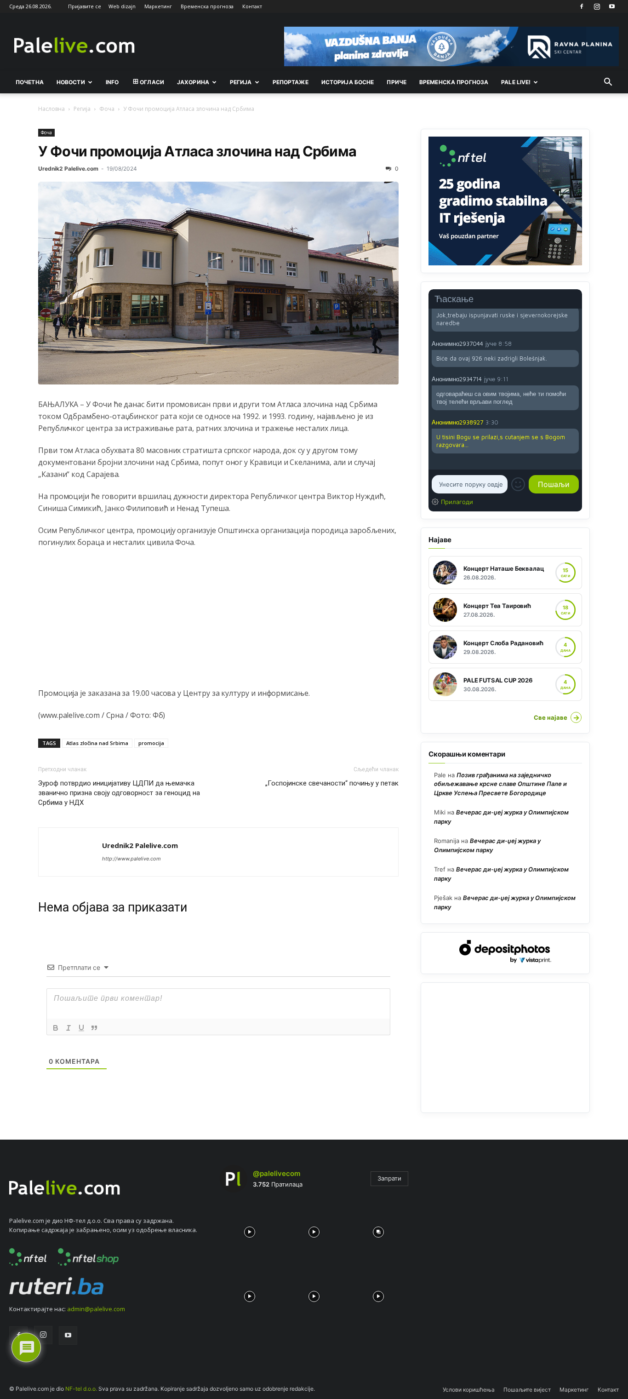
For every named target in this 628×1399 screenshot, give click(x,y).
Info (112, 82)
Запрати (389, 1178)
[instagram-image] (250, 1230)
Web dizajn (122, 6)
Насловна (51, 109)
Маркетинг (158, 6)
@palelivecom (276, 1173)
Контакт (252, 6)
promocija (151, 743)
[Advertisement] (218, 622)
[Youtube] (612, 6)
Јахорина (193, 82)
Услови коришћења (469, 1389)
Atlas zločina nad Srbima (97, 743)
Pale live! (516, 82)
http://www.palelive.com (131, 858)
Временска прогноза (207, 6)
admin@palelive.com (96, 1309)
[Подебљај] (55, 1027)
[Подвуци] (81, 1027)
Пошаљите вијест (527, 1389)
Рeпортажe (290, 82)
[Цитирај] (94, 1027)
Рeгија (241, 82)
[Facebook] (581, 6)
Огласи (152, 82)
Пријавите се (84, 6)
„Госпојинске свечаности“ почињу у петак (332, 783)
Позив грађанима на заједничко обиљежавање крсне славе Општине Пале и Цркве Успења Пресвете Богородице (500, 784)
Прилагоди (457, 501)
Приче (396, 82)
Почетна (30, 82)
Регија (82, 109)
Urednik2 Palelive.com (68, 168)
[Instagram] (597, 6)
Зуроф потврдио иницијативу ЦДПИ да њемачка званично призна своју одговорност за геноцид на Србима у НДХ (119, 793)
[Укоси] (68, 1027)
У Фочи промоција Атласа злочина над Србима (197, 151)
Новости (71, 82)
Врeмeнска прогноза (453, 82)
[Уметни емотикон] (518, 484)
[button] (608, 83)
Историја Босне (347, 82)
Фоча (106, 109)
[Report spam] (574, 343)
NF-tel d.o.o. (81, 1388)
